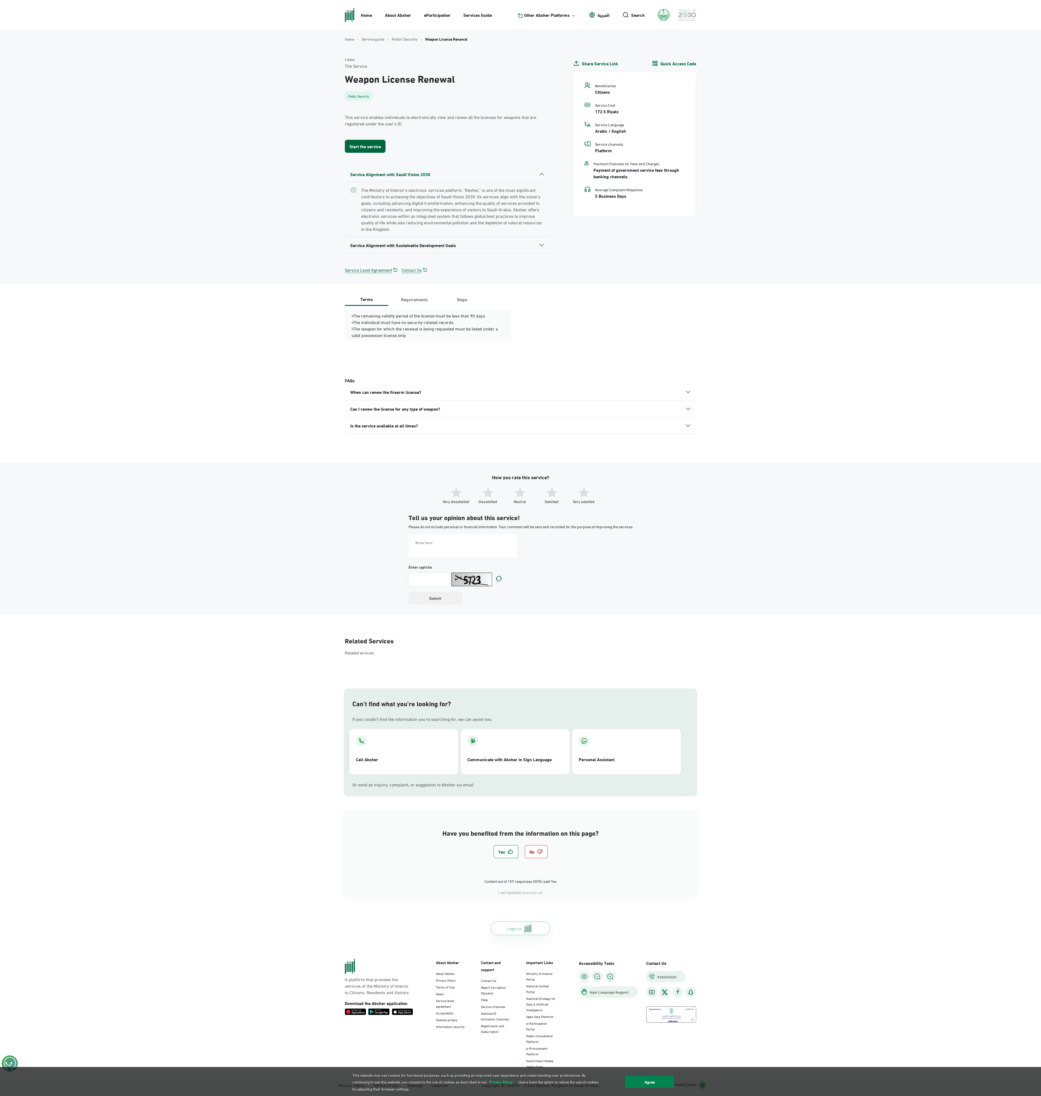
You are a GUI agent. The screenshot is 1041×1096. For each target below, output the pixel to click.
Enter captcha (420, 566)
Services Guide (477, 15)
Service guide (373, 39)
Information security (450, 1026)
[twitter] (664, 992)
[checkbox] (506, 851)
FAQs (484, 1000)
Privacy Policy (446, 980)
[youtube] (651, 992)
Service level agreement (445, 1003)
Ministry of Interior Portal (539, 976)
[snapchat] (690, 992)
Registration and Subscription (492, 1028)
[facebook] (677, 992)
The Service (356, 66)
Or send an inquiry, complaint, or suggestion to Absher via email (412, 784)
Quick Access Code (678, 63)
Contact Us (412, 270)
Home (366, 15)
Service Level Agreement (368, 270)
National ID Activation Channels (495, 1016)
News (440, 994)
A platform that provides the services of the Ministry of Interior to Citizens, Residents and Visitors (377, 986)
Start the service (365, 146)
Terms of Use (445, 987)
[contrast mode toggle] (584, 976)
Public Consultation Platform (539, 1038)
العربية (603, 15)
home (349, 39)
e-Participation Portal (536, 1026)
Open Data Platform (539, 1016)
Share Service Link (600, 63)
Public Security (404, 39)
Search (638, 15)
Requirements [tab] (414, 299)
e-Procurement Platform (537, 1051)
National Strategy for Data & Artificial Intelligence (540, 1004)
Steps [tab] (462, 299)
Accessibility (445, 1013)
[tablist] (414, 299)
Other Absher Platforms (547, 15)
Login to (514, 928)
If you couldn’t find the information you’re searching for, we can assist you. (422, 719)
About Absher (398, 15)
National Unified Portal (537, 988)
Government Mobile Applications (539, 1063)
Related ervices (359, 652)
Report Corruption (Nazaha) (493, 990)
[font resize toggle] (597, 976)
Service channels (493, 1006)
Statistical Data (446, 1020)
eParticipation (437, 15)
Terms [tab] (366, 299)
